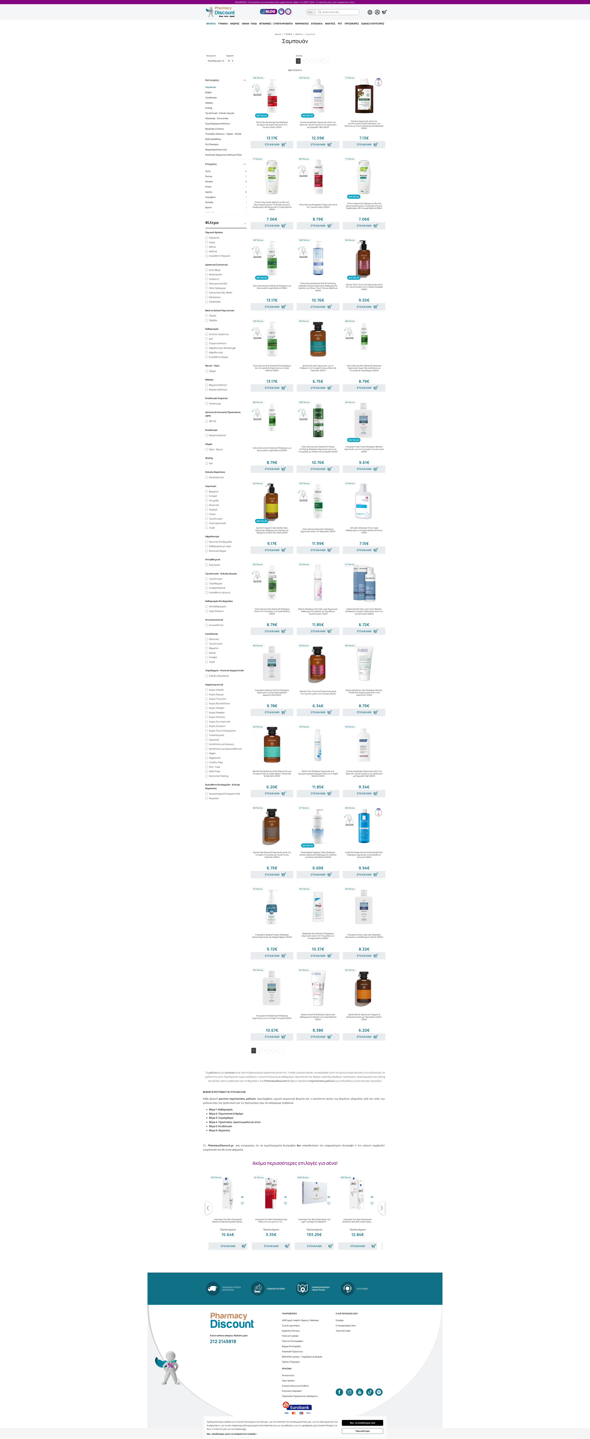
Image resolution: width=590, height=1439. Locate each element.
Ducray (227, 176)
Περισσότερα (363, 1430)
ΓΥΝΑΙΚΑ (223, 23)
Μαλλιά (298, 34)
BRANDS (211, 23)
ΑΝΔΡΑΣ (235, 23)
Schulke (227, 202)
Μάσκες (209, 102)
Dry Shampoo (211, 144)
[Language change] (365, 9)
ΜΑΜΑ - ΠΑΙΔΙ (249, 23)
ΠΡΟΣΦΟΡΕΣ (352, 23)
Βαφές (208, 92)
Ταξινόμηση (211, 55)
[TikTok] (370, 1392)
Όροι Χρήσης (288, 1380)
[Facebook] (339, 1392)
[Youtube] (359, 1392)
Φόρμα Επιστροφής (291, 1346)
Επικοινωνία (288, 1375)
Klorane (227, 181)
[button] (319, 12)
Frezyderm (227, 197)
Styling (208, 107)
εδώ (244, 1428)
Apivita (227, 191)
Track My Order (343, 1330)
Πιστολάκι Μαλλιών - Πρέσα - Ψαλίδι (223, 133)
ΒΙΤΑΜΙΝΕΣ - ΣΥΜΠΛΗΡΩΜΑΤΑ (276, 23)
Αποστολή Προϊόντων (292, 1351)
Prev (208, 1208)
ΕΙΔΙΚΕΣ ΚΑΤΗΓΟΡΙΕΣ (372, 23)
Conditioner (211, 97)
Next (381, 1208)
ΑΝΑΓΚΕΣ (330, 23)
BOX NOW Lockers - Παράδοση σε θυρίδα (302, 1356)
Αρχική (278, 34)
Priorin (227, 186)
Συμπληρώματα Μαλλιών (217, 123)
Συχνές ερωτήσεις (291, 1325)
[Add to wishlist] (242, 1203)
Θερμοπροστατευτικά (216, 149)
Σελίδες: (299, 55)
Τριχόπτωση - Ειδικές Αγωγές (219, 113)
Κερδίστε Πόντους (291, 1330)
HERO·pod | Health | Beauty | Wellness (300, 1320)
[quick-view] (242, 1197)
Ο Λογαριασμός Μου (346, 1325)
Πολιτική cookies (290, 1335)
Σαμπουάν (210, 87)
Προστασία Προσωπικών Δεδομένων (300, 1396)
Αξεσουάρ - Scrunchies (216, 118)
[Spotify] (379, 1392)
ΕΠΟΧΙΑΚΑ (317, 23)
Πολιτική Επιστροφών (292, 1341)
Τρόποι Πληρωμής (291, 1361)
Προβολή (230, 55)
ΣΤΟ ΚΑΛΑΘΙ (272, 144)
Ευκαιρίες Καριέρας (292, 1390)
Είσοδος (340, 1320)
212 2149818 (223, 1341)
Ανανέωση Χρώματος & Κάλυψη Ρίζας (223, 154)
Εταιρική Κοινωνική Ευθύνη (295, 1385)
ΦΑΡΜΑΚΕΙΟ (302, 23)
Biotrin (227, 207)
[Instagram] (349, 1392)
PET (340, 23)
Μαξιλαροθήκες (213, 139)
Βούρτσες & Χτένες (214, 128)
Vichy (227, 171)
